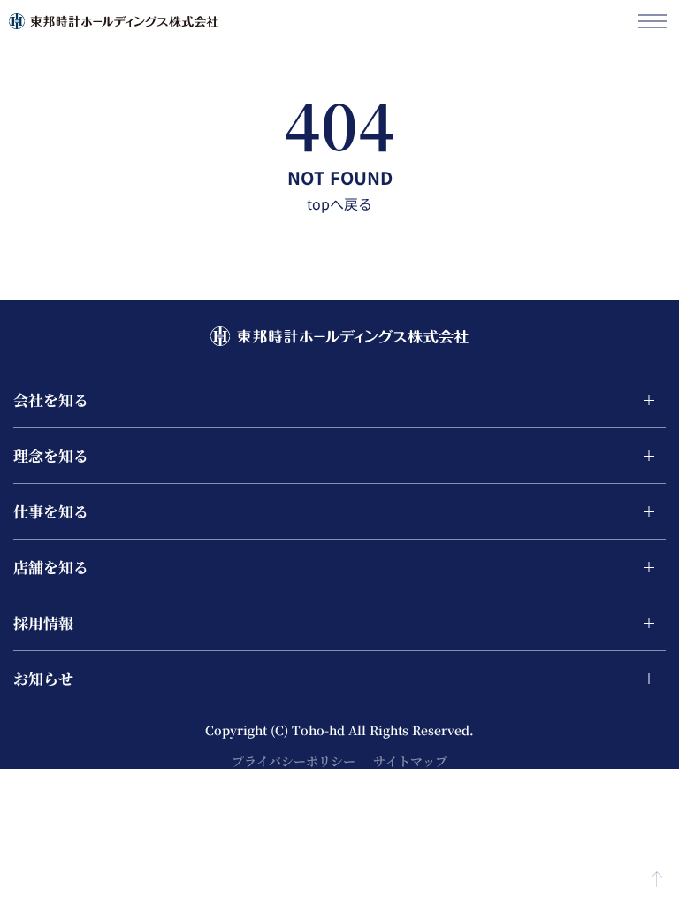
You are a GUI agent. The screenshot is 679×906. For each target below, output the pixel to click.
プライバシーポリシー (293, 761)
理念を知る (50, 455)
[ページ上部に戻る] (657, 874)
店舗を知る (50, 567)
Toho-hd (320, 730)
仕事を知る (50, 511)
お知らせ (43, 678)
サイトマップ (410, 761)
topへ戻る (339, 203)
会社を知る (50, 399)
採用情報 (43, 622)
